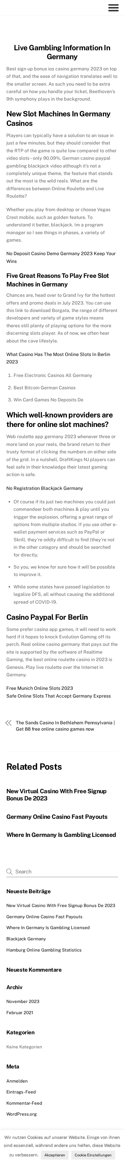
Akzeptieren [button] (54, 1155)
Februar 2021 (19, 1012)
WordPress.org (21, 1114)
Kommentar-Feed (24, 1103)
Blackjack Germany (26, 938)
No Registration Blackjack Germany (44, 488)
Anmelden (17, 1081)
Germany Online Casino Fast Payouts (57, 816)
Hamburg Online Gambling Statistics (44, 950)
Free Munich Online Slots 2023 (39, 688)
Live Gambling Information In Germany (62, 52)
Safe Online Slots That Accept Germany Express (58, 696)
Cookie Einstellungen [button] (93, 1155)
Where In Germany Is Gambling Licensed (61, 834)
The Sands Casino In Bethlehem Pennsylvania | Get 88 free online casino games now (65, 726)
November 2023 (23, 1001)
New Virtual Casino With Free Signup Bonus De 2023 (60, 905)
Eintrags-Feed (21, 1091)
